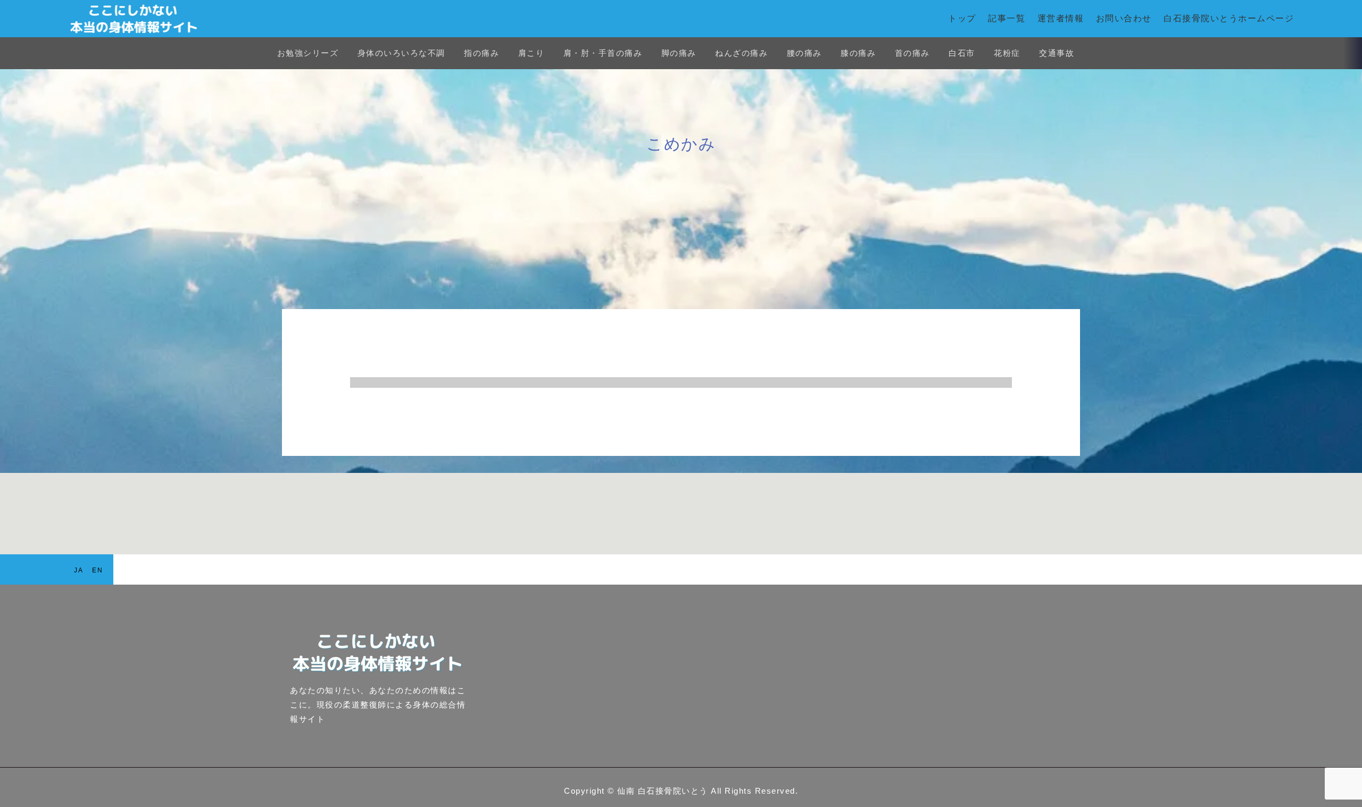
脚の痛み (678, 52)
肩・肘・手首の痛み (603, 52)
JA (78, 570)
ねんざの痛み (741, 52)
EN (97, 570)
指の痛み (481, 52)
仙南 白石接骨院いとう (662, 790)
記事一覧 (1006, 18)
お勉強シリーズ (308, 52)
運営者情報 (1060, 18)
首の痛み (912, 52)
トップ (962, 18)
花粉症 (1007, 52)
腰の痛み (804, 52)
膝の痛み (858, 52)
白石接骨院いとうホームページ (1229, 18)
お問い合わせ (1124, 18)
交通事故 (1056, 52)
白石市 (962, 52)
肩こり (531, 52)
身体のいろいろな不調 (401, 52)
